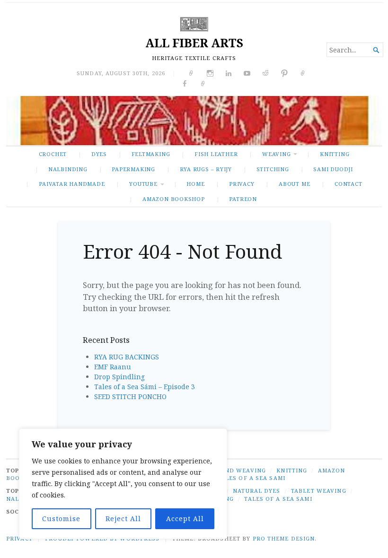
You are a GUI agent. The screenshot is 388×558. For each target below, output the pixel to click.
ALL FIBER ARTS (194, 43)
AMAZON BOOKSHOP (173, 198)
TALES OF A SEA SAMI (251, 477)
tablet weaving (318, 490)
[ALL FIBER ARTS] (194, 120)
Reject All (123, 518)
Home (195, 183)
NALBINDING (68, 169)
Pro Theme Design (284, 538)
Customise (61, 518)
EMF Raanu (112, 366)
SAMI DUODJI (333, 169)
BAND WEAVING (241, 470)
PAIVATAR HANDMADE (72, 183)
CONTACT (348, 183)
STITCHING (272, 169)
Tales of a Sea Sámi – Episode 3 (144, 386)
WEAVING (276, 153)
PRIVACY (242, 183)
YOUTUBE (143, 183)
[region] (123, 483)
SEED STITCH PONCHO (130, 396)
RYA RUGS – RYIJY (206, 169)
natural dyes (256, 490)
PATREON (243, 198)
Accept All (185, 518)
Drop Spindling (119, 376)
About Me (294, 183)
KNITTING (334, 153)
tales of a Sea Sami (278, 498)
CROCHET (53, 153)
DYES (99, 153)
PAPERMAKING (133, 169)
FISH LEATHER (216, 153)
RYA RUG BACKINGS (126, 356)
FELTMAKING (151, 153)
